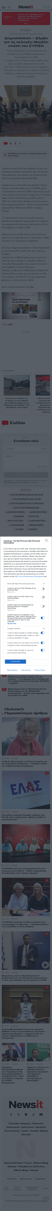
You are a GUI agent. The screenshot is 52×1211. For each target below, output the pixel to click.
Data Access (26, 670)
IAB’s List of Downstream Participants (29, 576)
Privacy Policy (39, 670)
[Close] (47, 541)
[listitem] (26, 583)
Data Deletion (12, 670)
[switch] (43, 589)
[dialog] (26, 605)
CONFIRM (15, 661)
